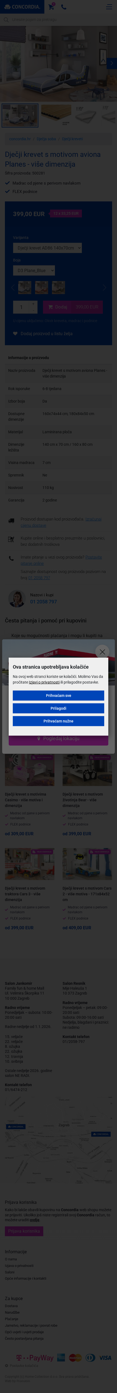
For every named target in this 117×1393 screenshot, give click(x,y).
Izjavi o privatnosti (44, 682)
